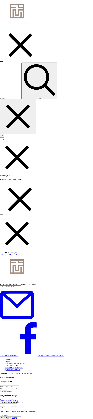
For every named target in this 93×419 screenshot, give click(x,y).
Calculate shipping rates (9, 402)
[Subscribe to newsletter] (17, 321)
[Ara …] (2, 136)
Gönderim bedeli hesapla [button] (9, 400)
